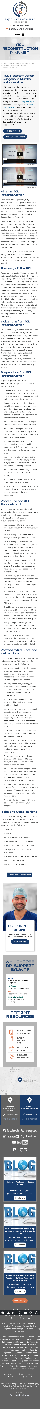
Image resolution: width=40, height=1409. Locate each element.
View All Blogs (20, 1301)
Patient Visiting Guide (21, 1040)
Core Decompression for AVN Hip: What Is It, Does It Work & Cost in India (20, 1231)
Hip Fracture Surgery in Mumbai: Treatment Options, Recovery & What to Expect (20, 1277)
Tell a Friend (26, 1377)
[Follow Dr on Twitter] (29, 1136)
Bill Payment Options (23, 1049)
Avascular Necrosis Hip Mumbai (20, 1369)
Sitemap (32, 1374)
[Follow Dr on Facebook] (11, 1131)
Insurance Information (23, 1056)
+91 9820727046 (21, 25)
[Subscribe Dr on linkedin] (11, 1136)
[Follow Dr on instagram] (29, 1131)
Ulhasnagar (20, 1331)
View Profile (20, 942)
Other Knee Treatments (20, 875)
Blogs (13, 1318)
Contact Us (25, 1318)
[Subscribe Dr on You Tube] (20, 1142)
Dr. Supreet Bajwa (27, 102)
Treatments (15, 65)
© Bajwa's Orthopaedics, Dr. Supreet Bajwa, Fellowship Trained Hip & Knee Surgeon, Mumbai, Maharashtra (20, 1386)
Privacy (20, 1374)
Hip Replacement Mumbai (13, 1337)
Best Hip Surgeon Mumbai (15, 1350)
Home (5, 1310)
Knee (23, 65)
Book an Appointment (21, 29)
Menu (17, 34)
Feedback (12, 1377)
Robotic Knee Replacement (24, 1310)
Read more (20, 1198)
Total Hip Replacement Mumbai (23, 1366)
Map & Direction (10, 1119)
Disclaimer (8, 1374)
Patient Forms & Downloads (24, 1032)
